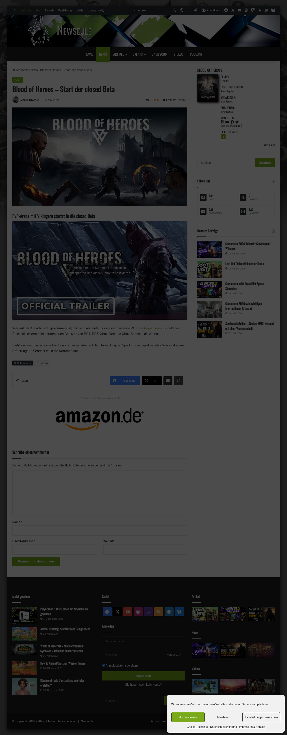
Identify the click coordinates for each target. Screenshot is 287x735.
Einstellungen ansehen (261, 717)
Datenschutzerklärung (223, 726)
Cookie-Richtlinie (197, 726)
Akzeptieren (188, 717)
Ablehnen (223, 717)
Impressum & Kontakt (252, 726)
